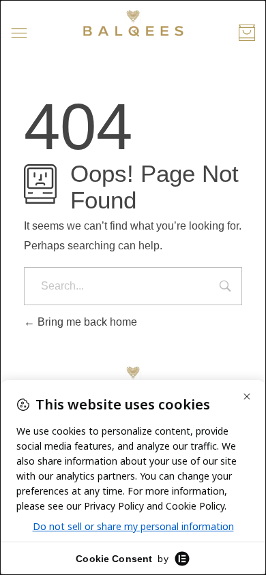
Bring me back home (86, 322)
